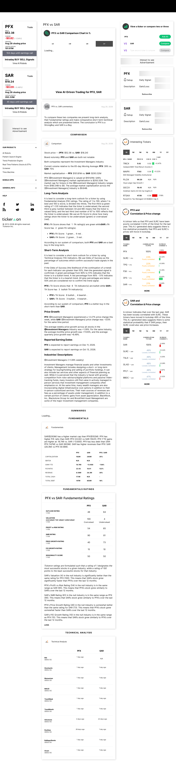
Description (129, 86)
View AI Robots (20, 63)
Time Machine (8, 172)
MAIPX (126, 171)
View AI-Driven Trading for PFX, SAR (79, 92)
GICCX (126, 187)
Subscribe (147, 94)
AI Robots (7, 153)
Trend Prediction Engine (13, 161)
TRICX (126, 163)
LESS (46, 625)
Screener (6, 168)
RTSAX (126, 195)
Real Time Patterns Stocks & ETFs (17, 164)
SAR (9, 75)
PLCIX (126, 179)
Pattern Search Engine (12, 157)
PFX (9, 27)
